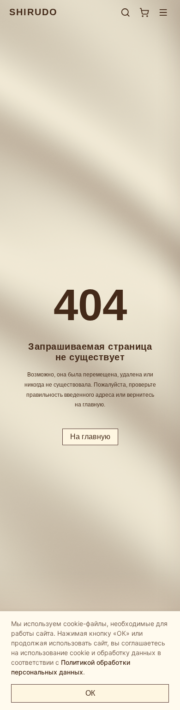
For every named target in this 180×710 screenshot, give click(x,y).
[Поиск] (125, 12)
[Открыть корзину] (144, 12)
